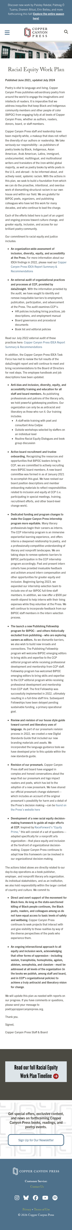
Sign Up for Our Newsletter (36, 1140)
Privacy (27, 1209)
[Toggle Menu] (7, 32)
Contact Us (37, 1187)
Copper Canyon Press (35, 32)
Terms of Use (42, 1209)
